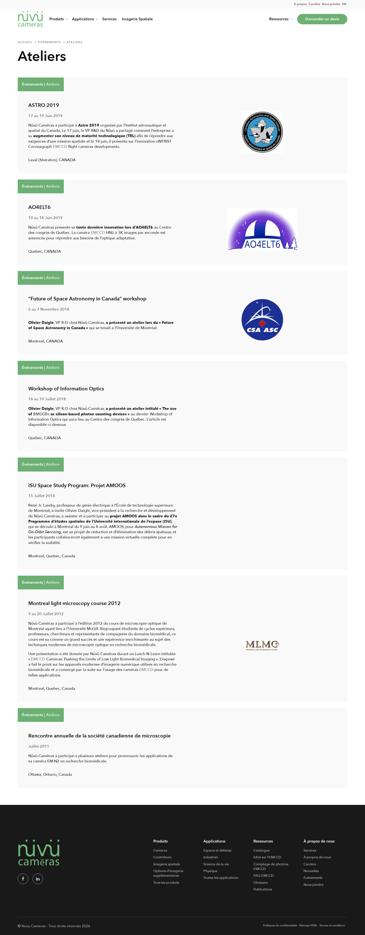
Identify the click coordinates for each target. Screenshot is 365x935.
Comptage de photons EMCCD (270, 866)
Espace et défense (217, 850)
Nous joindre (331, 4)
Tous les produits (166, 882)
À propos (300, 4)
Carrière (314, 4)
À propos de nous (317, 857)
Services (109, 19)
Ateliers (53, 84)
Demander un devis (322, 19)
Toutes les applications (220, 877)
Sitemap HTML (308, 925)
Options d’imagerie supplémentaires (168, 873)
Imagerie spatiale (166, 864)
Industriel (210, 857)
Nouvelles (311, 871)
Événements (32, 84)
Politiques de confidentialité (280, 925)
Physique (210, 871)
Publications (262, 889)
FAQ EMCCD (263, 875)
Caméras (160, 850)
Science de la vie (216, 864)
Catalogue (261, 850)
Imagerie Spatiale (137, 19)
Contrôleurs (162, 857)
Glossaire (260, 882)
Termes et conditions (332, 925)
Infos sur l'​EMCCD (267, 857)
